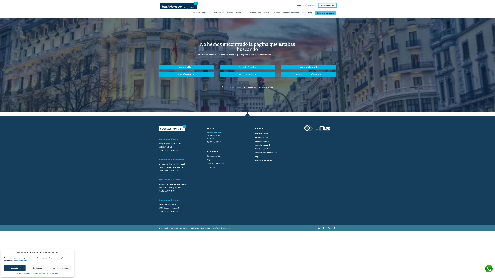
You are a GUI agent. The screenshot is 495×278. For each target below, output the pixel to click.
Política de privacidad (40, 273)
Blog (310, 13)
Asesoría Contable (216, 13)
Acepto (14, 268)
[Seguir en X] (329, 228)
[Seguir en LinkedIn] (324, 228)
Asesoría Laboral (234, 13)
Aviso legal (54, 273)
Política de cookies (20, 260)
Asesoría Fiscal (199, 13)
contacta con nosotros (233, 87)
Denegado (37, 268)
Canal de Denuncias (179, 228)
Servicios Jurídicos (271, 13)
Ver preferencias (60, 268)
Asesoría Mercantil (252, 13)
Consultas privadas (215, 164)
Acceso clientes (327, 5)
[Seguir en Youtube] (319, 228)
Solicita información (326, 13)
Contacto (211, 167)
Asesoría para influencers (294, 13)
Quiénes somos (213, 156)
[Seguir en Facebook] (334, 228)
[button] (70, 252)
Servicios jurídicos (247, 74)
